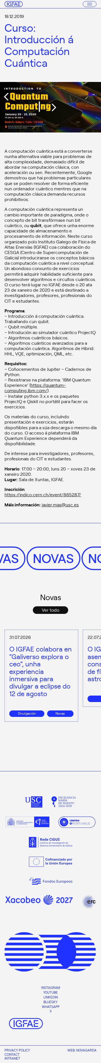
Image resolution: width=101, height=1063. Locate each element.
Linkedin (50, 997)
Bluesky (50, 1002)
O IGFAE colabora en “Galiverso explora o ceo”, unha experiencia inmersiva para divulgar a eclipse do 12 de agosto (40, 671)
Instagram (50, 987)
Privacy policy (17, 1050)
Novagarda (86, 1050)
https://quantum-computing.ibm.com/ (35, 387)
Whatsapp (50, 1006)
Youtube (50, 992)
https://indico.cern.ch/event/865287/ (42, 494)
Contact (12, 1054)
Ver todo (50, 610)
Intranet (12, 1058)
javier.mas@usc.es (60, 504)
